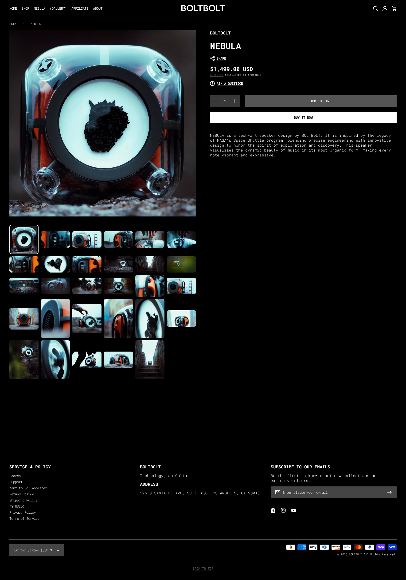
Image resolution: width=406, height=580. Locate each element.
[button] (301, 58)
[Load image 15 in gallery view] (87, 286)
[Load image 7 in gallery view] (24, 264)
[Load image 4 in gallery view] (118, 239)
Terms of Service (24, 518)
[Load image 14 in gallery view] (55, 286)
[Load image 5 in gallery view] (149, 239)
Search (15, 476)
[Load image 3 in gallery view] (87, 239)
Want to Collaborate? (28, 488)
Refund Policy (21, 494)
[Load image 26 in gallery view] (55, 359)
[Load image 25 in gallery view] (24, 359)
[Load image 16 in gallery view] (118, 286)
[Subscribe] (391, 492)
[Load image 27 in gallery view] (87, 360)
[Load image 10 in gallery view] (118, 264)
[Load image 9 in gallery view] (87, 264)
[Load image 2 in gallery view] (55, 239)
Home (12, 24)
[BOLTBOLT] (203, 8)
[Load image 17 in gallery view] (149, 286)
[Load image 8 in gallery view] (55, 264)
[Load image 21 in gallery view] (87, 318)
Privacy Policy (22, 512)
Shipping (216, 74)
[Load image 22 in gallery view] (118, 318)
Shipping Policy (23, 500)
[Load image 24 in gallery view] (181, 318)
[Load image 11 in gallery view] (149, 264)
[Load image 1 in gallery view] (24, 239)
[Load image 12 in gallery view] (181, 264)
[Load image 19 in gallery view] (24, 319)
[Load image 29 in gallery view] (149, 359)
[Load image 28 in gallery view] (118, 360)
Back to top (203, 568)
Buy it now (303, 117)
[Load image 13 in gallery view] (24, 286)
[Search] (375, 8)
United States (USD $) (34, 550)
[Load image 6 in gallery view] (181, 239)
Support (16, 482)
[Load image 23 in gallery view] (149, 318)
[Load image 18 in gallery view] (181, 286)
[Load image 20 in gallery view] (55, 318)
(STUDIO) (16, 506)
